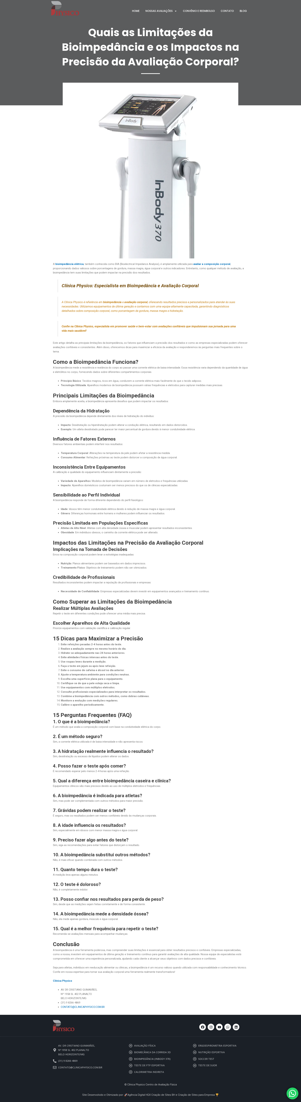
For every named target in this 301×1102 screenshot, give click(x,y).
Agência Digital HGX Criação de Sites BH (151, 1094)
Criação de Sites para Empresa (196, 1094)
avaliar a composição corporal (211, 264)
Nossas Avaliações (159, 11)
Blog (243, 11)
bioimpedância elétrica (69, 264)
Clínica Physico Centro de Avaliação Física (152, 1084)
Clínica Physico (62, 980)
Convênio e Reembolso (199, 11)
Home (136, 11)
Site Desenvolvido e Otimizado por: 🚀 (105, 1094)
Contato (227, 11)
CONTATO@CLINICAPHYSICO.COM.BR (83, 1007)
